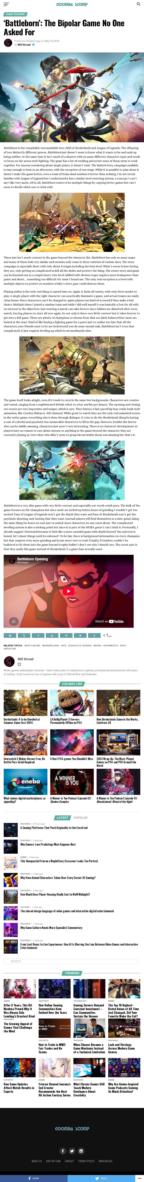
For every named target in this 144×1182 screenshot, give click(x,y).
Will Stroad (24, 44)
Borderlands (51, 646)
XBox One (10, 649)
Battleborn (33, 646)
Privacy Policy (86, 1161)
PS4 (124, 646)
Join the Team (53, 1161)
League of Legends (80, 646)
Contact (69, 1161)
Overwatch (111, 646)
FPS (64, 646)
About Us (37, 1161)
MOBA (98, 646)
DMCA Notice (105, 1161)
